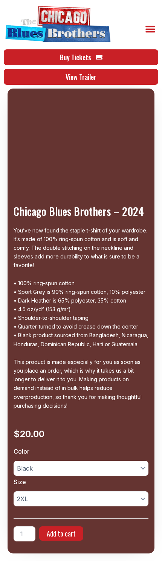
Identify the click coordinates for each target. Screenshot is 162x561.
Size (20, 482)
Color (21, 451)
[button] (150, 29)
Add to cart (61, 533)
